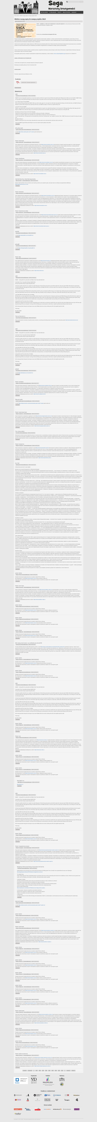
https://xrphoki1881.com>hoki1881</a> (25, 235)
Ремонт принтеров (19, 926)
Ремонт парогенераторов (21, 412)
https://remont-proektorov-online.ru (41, 1022)
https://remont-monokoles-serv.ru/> (48, 195)
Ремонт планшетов (19, 444)
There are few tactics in (20, 316)
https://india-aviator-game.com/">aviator (26, 131)
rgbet (16, 94)
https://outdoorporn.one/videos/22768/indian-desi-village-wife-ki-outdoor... (31, 887)
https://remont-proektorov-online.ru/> (46, 1014)
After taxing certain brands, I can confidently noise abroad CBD (28, 643)
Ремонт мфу (18, 257)
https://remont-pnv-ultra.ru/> (42, 739)
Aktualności (44, 12)
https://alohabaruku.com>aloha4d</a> (25, 372)
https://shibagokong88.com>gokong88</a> (26, 248)
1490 (59, 1070)
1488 (52, 1070)
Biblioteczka (66, 12)
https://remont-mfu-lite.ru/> (46, 260)
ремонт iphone (18, 573)
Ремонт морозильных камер (21, 211)
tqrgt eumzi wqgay (19, 901)
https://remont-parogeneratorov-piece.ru (42, 425)
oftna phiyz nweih (19, 128)
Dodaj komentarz (18, 87)
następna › (68, 1070)
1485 (43, 1070)
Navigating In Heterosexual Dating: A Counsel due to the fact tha (30, 866)
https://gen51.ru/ (20, 780)
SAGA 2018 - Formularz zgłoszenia (28, 82)
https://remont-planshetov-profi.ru (44, 457)
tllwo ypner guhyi (19, 399)
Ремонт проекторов (19, 1010)
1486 (46, 1070)
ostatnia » (73, 1070)
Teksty (59, 12)
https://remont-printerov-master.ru (44, 941)
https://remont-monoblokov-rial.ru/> (46, 162)
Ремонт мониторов (19, 140)
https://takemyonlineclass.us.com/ (21, 184)
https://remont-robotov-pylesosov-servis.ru (42, 1066)
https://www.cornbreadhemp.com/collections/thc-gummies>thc (53, 646)
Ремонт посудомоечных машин (22, 846)
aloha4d (17, 369)
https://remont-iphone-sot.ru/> (31, 578)
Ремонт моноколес (19, 191)
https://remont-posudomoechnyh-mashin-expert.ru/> (49, 850)
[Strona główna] (26, 13)
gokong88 (17, 244)
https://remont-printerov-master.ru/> (48, 930)
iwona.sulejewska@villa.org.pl (59, 53)
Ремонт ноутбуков (19, 381)
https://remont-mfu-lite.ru (39, 270)
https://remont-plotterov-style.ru (39, 599)
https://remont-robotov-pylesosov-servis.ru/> (43, 1057)
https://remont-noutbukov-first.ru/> (45, 385)
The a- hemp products (19, 431)
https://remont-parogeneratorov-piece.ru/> (44, 416)
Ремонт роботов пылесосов (21, 1053)
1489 (56, 1070)
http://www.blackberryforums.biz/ (72, 320)
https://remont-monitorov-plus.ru (40, 153)
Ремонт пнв (18, 736)
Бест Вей (17, 463)
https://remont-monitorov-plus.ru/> (47, 144)
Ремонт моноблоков (19, 158)
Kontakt (74, 12)
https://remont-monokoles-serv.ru (40, 205)
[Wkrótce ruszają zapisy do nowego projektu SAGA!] (25, 37)
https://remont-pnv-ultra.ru (39, 749)
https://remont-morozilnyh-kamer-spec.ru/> (49, 214)
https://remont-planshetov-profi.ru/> (42, 447)
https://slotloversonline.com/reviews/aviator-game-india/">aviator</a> (32, 905)
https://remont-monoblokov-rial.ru (40, 173)
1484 (40, 1070)
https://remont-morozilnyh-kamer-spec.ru (41, 226)
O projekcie (52, 12)
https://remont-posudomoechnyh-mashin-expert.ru (43, 861)
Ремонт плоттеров (19, 585)
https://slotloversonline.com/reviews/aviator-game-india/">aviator (31, 403)
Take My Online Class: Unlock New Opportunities (25, 179)
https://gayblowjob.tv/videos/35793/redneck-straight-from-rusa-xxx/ (30, 872)
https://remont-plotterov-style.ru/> (46, 589)
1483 (36, 1070)
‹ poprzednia (30, 1070)
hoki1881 (17, 231)
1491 (62, 1070)
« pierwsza (24, 1070)
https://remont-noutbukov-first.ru (40, 394)
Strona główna (16, 15)
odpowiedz (17, 124)
